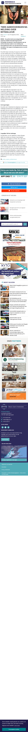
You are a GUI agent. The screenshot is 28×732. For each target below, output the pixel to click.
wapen (7, 159)
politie (3, 159)
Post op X (15, 187)
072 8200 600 (6, 417)
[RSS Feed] (8, 427)
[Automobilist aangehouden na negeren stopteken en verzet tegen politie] (4, 313)
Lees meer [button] (17, 725)
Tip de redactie (15, 190)
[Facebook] (2, 427)
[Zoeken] (25, 224)
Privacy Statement (6, 469)
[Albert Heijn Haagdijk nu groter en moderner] (4, 287)
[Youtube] (5, 427)
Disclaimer (4, 467)
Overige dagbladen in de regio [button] (9, 459)
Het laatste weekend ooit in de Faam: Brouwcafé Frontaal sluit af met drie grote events (18, 293)
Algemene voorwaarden (7, 464)
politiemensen (13, 159)
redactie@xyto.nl (7, 419)
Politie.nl (23, 36)
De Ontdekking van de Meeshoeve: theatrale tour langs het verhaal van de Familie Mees (18, 300)
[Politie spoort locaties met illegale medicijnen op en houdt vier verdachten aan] (4, 326)
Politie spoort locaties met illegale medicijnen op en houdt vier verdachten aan (19, 326)
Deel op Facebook (15, 184)
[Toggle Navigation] (25, 2)
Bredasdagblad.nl (10, 2)
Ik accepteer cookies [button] (14, 729)
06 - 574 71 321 (20, 176)
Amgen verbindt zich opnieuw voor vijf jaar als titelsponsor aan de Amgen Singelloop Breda (18, 306)
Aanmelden (5, 439)
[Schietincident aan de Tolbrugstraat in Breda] (4, 320)
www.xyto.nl (6, 421)
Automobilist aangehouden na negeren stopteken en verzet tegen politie (18, 313)
